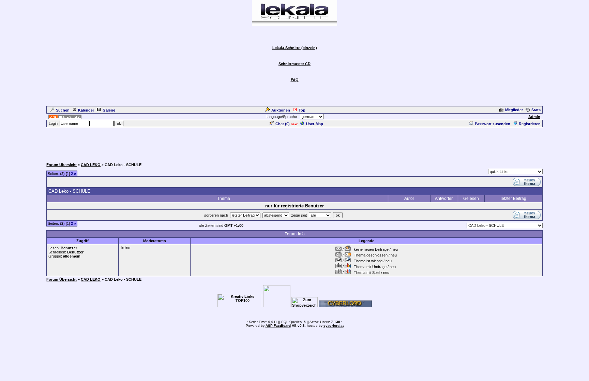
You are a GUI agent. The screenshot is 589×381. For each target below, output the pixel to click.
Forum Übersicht (61, 165)
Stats (536, 110)
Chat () (282, 124)
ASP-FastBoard (278, 325)
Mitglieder (514, 110)
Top (302, 110)
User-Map (314, 124)
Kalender (86, 110)
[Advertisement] (294, 143)
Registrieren (530, 124)
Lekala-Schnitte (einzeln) (294, 48)
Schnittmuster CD (294, 64)
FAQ (295, 80)
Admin (534, 117)
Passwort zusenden (492, 124)
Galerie (109, 110)
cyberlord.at (333, 325)
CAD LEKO (91, 165)
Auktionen (280, 110)
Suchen (63, 110)
